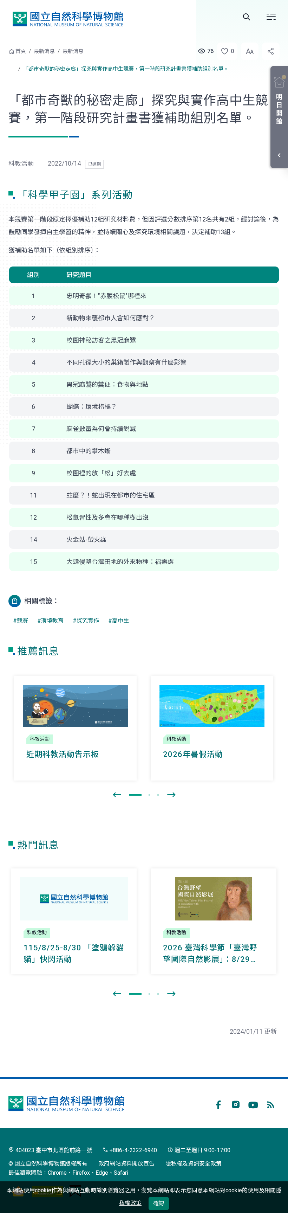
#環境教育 (50, 620)
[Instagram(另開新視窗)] (235, 1103)
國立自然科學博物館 (68, 19)
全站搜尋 (247, 17)
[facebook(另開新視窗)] (218, 1103)
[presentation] (117, 795)
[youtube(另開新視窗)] (253, 1103)
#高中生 (118, 620)
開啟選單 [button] (271, 17)
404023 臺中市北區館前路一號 (53, 1150)
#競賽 (20, 620)
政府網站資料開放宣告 (126, 1163)
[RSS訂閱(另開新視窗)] (271, 1103)
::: (3, 50)
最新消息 (44, 51)
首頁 (20, 51)
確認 (158, 1203)
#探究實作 (86, 620)
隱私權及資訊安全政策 (193, 1163)
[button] (225, 51)
